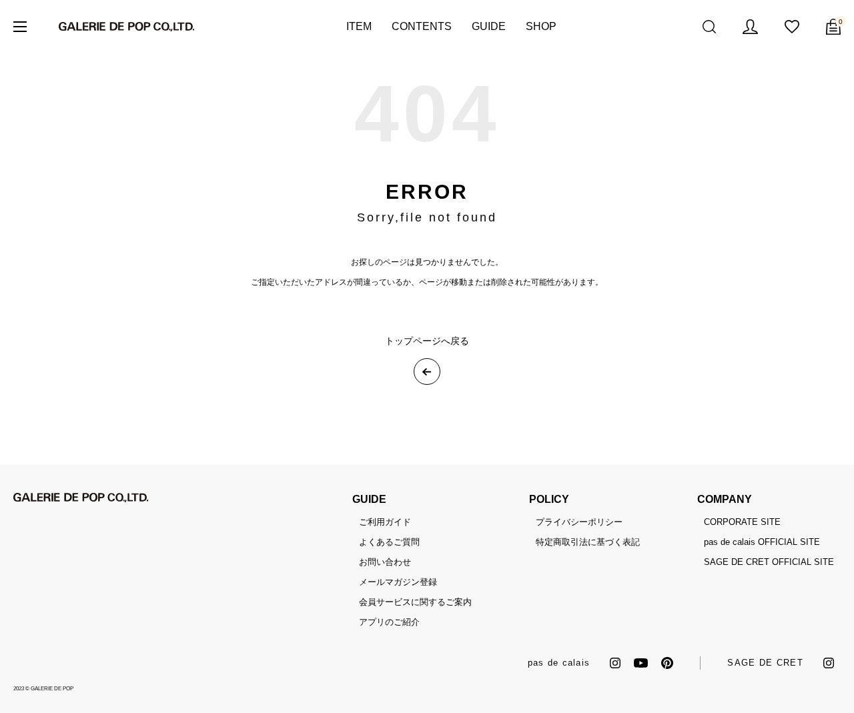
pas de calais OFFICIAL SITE (762, 542)
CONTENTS (422, 26)
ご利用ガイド (385, 522)
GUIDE (489, 26)
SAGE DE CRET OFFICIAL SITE (769, 562)
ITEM (359, 26)
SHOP (541, 26)
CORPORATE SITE (742, 522)
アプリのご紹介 (389, 622)
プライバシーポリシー (579, 522)
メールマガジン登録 (398, 582)
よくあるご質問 (389, 542)
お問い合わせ (385, 562)
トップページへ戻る (427, 340)
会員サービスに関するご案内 (415, 602)
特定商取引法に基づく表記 (588, 542)
